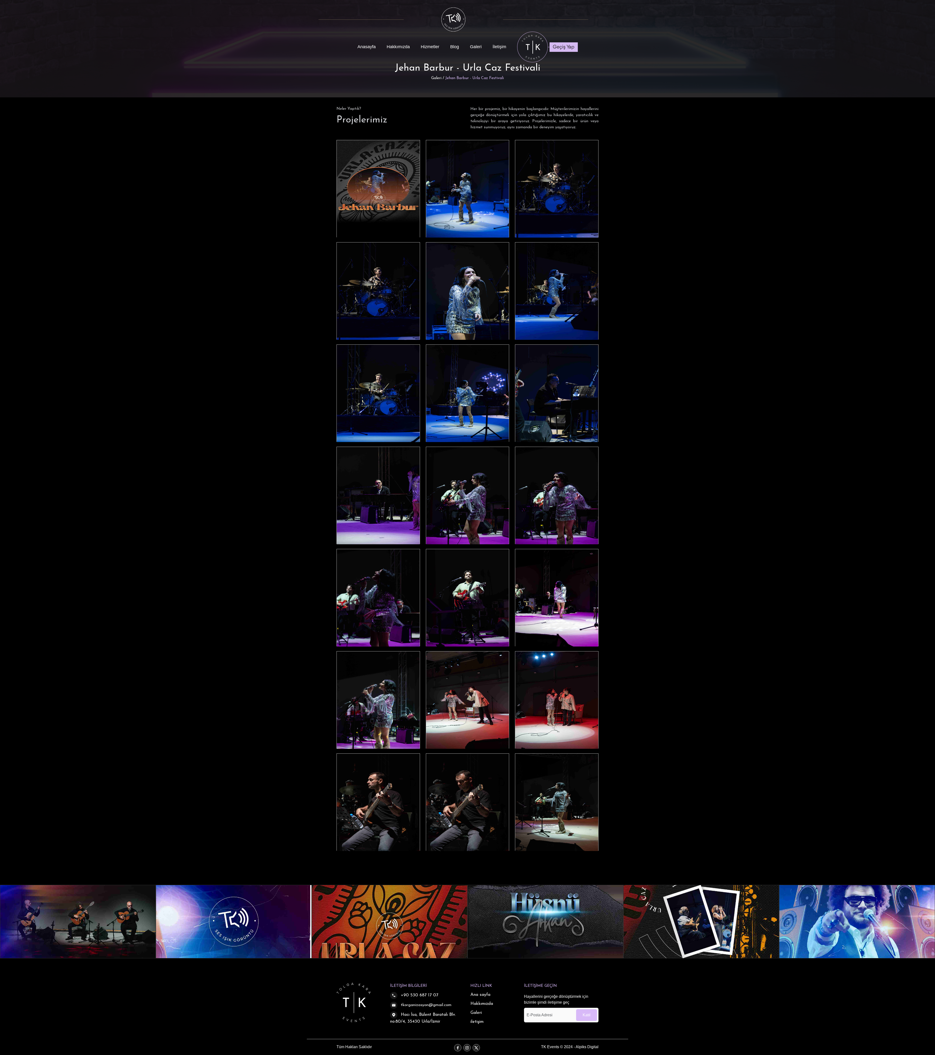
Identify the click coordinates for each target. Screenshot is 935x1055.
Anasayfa (366, 46)
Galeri (476, 46)
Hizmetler (430, 46)
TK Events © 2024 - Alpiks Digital (569, 1047)
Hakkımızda (398, 46)
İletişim (499, 46)
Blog (454, 46)
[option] (78, 921)
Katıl (586, 1015)
